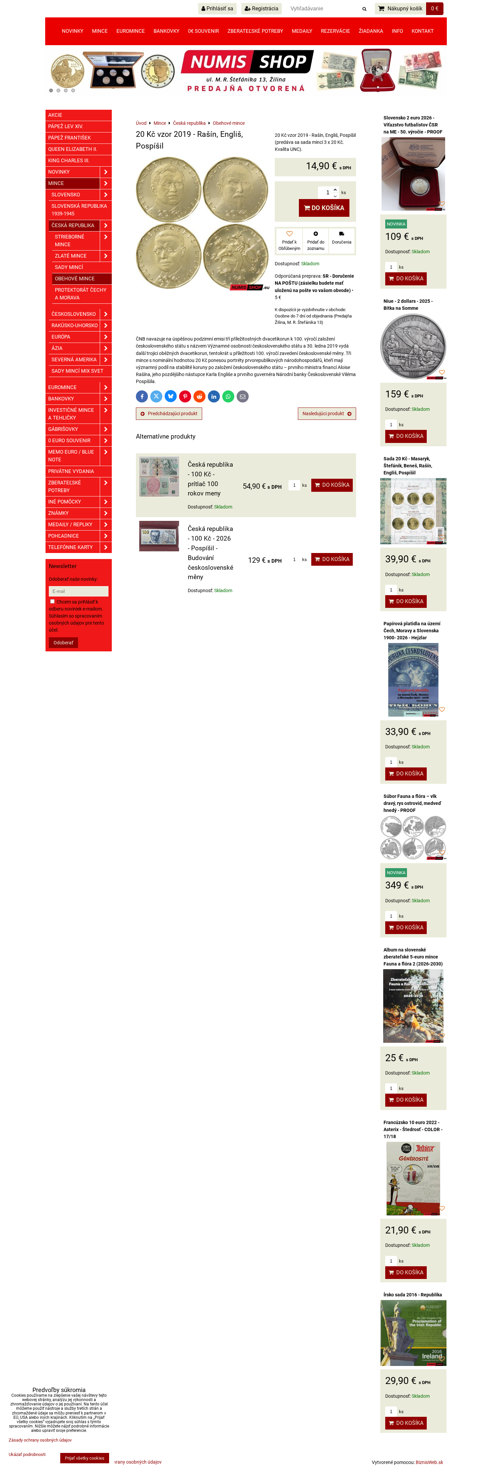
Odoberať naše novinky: (73, 579)
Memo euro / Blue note (71, 456)
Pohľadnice (63, 536)
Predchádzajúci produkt (172, 413)
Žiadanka (371, 31)
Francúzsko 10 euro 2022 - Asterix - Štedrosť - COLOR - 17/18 (413, 1129)
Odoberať (63, 642)
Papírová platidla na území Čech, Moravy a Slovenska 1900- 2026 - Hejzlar (412, 630)
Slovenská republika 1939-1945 (79, 210)
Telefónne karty (70, 547)
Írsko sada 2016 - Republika (413, 1294)
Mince (100, 31)
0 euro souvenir (69, 441)
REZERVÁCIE (335, 31)
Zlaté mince (71, 256)
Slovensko (66, 195)
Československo (74, 314)
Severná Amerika (74, 360)
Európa (61, 337)
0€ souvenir (203, 31)
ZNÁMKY (58, 513)
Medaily (302, 31)
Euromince (130, 31)
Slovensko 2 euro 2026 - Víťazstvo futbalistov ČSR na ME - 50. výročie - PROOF (413, 124)
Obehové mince (75, 279)
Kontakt (423, 31)
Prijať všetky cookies (84, 1458)
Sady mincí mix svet (77, 371)
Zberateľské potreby (255, 31)
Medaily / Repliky (70, 525)
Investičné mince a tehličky (71, 414)
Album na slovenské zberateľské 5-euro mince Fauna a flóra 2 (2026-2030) (413, 957)
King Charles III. (69, 161)
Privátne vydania (71, 471)
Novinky (72, 31)
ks (304, 485)
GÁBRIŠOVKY (63, 429)
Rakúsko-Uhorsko (75, 326)
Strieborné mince (69, 241)
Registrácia (264, 8)
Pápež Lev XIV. (65, 126)
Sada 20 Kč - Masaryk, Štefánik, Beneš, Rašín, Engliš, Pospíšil (408, 465)
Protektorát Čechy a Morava (80, 294)
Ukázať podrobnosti (27, 1454)
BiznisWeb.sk (429, 1462)
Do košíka (327, 208)
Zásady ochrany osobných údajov (127, 1462)
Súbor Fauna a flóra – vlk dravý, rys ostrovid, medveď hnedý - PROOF (412, 803)
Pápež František (69, 138)
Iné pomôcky (64, 502)
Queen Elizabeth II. (72, 149)
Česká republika (73, 225)
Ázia (57, 348)
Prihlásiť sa (219, 8)
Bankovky (166, 31)
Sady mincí (69, 267)
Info (397, 31)
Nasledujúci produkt (323, 413)
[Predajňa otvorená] (246, 94)
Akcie (55, 115)
